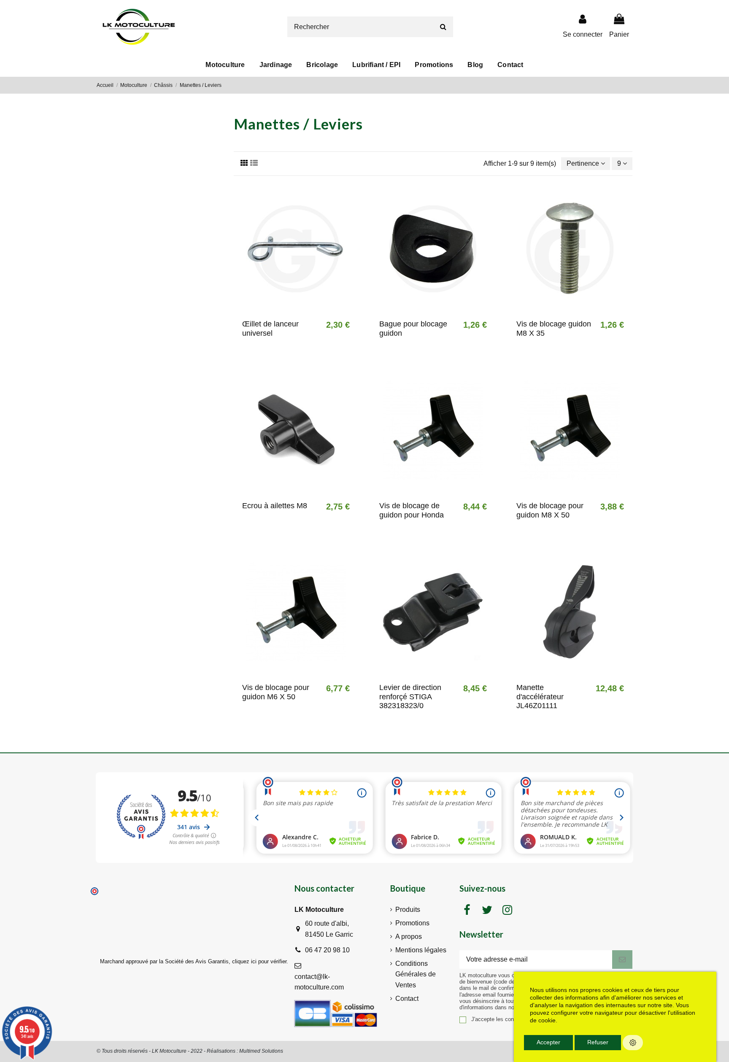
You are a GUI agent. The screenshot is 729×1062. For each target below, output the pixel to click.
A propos (408, 936)
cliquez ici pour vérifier (259, 962)
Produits (407, 909)
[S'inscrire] (622, 959)
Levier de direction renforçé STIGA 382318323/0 (410, 696)
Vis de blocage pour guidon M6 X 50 (275, 692)
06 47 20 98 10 (327, 950)
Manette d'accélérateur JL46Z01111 (540, 696)
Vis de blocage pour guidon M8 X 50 (549, 510)
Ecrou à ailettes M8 (274, 505)
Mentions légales (420, 950)
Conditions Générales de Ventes (415, 974)
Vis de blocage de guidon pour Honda (411, 510)
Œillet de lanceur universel (270, 328)
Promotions (412, 923)
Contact (406, 998)
